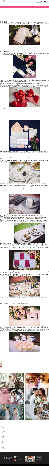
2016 (5, 10)
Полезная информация (9, 21)
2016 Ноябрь (2, 448)
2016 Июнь (2, 447)
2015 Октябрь (2, 438)
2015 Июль (2, 436)
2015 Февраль (3, 431)
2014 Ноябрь (2, 427)
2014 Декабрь (2, 428)
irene (5, 21)
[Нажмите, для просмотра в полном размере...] (24, 97)
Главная (2, 10)
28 (9, 10)
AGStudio (45, 464)
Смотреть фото (12, 380)
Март (7, 10)
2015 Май (2, 433)
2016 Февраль (3, 442)
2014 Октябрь (2, 426)
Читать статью (24, 363)
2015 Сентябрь (3, 437)
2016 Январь (2, 441)
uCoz (39, 464)
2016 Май (2, 446)
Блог (4, 10)
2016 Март (2, 443)
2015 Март (2, 432)
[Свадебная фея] (5, 1)
